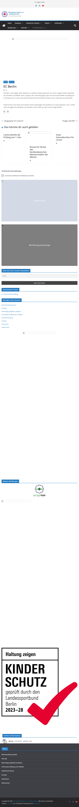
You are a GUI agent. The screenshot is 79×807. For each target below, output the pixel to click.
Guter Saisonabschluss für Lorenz (65, 137)
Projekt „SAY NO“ (69, 121)
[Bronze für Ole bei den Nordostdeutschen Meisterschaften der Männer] (39, 133)
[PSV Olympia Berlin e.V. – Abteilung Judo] (4, 25)
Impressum (5, 324)
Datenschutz (5, 327)
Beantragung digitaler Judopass (11, 311)
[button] (22, 23)
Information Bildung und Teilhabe (12, 314)
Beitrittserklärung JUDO (9, 305)
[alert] (39, 176)
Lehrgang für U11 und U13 (13, 121)
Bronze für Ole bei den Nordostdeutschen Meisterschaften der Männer (39, 152)
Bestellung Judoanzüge (39, 245)
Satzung (4, 308)
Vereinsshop (39, 200)
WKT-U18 (12, 82)
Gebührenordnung (7, 318)
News (10, 23)
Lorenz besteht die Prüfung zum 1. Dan (12, 136)
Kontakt (24, 28)
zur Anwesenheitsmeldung (10, 294)
